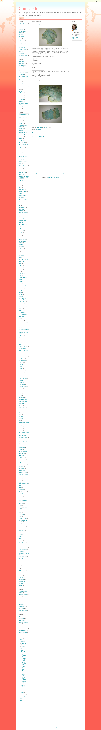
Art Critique (21, 152)
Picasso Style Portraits (23, 678)
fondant (20, 279)
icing (20, 318)
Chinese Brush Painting (24, 199)
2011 (21, 639)
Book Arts (21, 168)
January (23, 696)
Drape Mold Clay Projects (23, 682)
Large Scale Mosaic (23, 346)
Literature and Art (22, 360)
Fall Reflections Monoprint (22, 268)
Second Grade (22, 101)
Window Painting (22, 551)
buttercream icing (22, 182)
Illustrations (21, 320)
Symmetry (21, 503)
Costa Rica (21, 222)
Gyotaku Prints (22, 306)
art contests (21, 149)
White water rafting (23, 549)
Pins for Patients (22, 435)
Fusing (20, 292)
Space (20, 485)
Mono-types (23, 689)
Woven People (22, 558)
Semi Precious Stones (23, 474)
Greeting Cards (22, 303)
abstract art (21, 128)
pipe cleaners (21, 439)
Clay (36, 129)
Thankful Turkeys (22, 49)
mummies (21, 388)
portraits (20, 449)
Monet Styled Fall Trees (24, 68)
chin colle (21, 197)
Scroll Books (21, 468)
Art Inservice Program (23, 156)
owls (20, 420)
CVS (20, 237)
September (23, 643)
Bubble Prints (21, 180)
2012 (21, 638)
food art (20, 281)
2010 (21, 698)
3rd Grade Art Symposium (21, 122)
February (23, 694)
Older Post (65, 173)
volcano (20, 534)
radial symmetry (22, 459)
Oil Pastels (21, 410)
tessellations (21, 514)
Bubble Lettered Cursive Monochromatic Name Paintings (24, 177)
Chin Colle (28, 8)
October (23, 641)
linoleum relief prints (23, 356)
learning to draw (22, 53)
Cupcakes (21, 232)
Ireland (20, 325)
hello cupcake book (23, 314)
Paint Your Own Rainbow (24, 422)
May (22, 648)
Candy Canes (21, 25)
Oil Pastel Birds (22, 407)
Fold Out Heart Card (23, 277)
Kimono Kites (21, 340)
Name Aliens (21, 397)
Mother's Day (21, 40)
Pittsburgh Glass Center (24, 441)
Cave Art (20, 193)
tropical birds (21, 528)
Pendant (20, 428)
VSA (20, 536)
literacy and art (22, 358)
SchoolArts (21, 466)
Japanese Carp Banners (24, 329)
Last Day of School (23, 348)
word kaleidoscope (23, 556)
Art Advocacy (21, 147)
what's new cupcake (23, 547)
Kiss (20, 342)
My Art (20, 395)
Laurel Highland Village (23, 350)
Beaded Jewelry (22, 161)
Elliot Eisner (21, 261)
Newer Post (35, 173)
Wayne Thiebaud (22, 542)
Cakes (20, 187)
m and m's (21, 362)
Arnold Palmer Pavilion (23, 144)
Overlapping (21, 74)
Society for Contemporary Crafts (23, 483)
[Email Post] (50, 127)
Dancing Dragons (22, 239)
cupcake (20, 228)
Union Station (21, 530)
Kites (20, 344)
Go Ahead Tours (22, 301)
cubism (20, 81)
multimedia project (23, 386)
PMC (20, 445)
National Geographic (23, 401)
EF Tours (21, 253)
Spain (20, 487)
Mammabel (21, 366)
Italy (20, 327)
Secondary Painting (23, 472)
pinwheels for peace (23, 55)
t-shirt (20, 505)
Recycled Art (21, 462)
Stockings (21, 496)
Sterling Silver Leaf (23, 493)
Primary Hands (22, 43)
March (22, 692)
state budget (21, 489)
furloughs (21, 290)
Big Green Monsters (23, 23)
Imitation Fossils (23, 686)
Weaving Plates (22, 545)
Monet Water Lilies (23, 72)
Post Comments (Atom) (53, 177)
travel (20, 523)
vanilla (20, 532)
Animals (20, 138)
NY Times (21, 405)
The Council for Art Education (23, 521)
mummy (20, 390)
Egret (20, 257)
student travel (22, 498)
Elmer (20, 263)
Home (21, 18)
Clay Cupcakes (22, 63)
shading (20, 477)
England (20, 265)
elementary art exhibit (23, 259)
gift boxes (21, 296)
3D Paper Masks (22, 117)
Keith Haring (21, 97)
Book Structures (22, 170)
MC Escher (21, 372)
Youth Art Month (22, 563)
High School (21, 316)
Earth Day (21, 34)
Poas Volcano (22, 447)
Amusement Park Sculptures (22, 135)
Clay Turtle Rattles (23, 212)
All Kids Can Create (23, 132)
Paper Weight (21, 425)
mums (20, 393)
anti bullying (21, 140)
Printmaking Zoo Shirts (23, 659)
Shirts (20, 480)
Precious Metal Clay (23, 451)
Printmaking (21, 455)
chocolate (21, 203)
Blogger (56, 727)
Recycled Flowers (22, 47)
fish (19, 271)
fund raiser (21, 288)
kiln (42, 129)
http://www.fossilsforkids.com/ (38, 82)
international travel (23, 322)
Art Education (22, 154)
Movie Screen (22, 384)
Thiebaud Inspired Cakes (23, 663)
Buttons (20, 185)
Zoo (19, 79)
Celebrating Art (22, 195)
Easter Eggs (21, 95)
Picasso (20, 430)
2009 (21, 700)
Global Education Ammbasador (22, 299)
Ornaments (21, 416)
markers (20, 368)
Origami (20, 414)
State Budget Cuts (23, 491)
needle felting (21, 403)
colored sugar (21, 218)
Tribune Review (22, 526)
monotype (21, 380)
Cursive (20, 235)
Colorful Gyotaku (22, 220)
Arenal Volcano (22, 142)
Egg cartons (21, 36)
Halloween (21, 308)
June (22, 646)
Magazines (21, 364)
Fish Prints (21, 273)
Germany (21, 294)
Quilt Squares (22, 45)
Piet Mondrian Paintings (24, 76)
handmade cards (22, 312)
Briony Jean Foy (22, 172)
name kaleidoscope (23, 399)
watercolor (21, 540)
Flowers (20, 38)
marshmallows (22, 370)
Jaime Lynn (75, 30)
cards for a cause (22, 191)
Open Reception (22, 412)
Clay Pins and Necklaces (22, 28)
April (22, 650)
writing (20, 560)
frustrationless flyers (23, 285)
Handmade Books (22, 310)
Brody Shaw (21, 174)
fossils (39, 129)
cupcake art (21, 230)
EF (19, 251)
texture (20, 108)
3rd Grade (21, 120)
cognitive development (23, 214)
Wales (20, 538)
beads (20, 163)
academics (21, 130)
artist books (21, 159)
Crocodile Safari (22, 224)
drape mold (21, 244)
